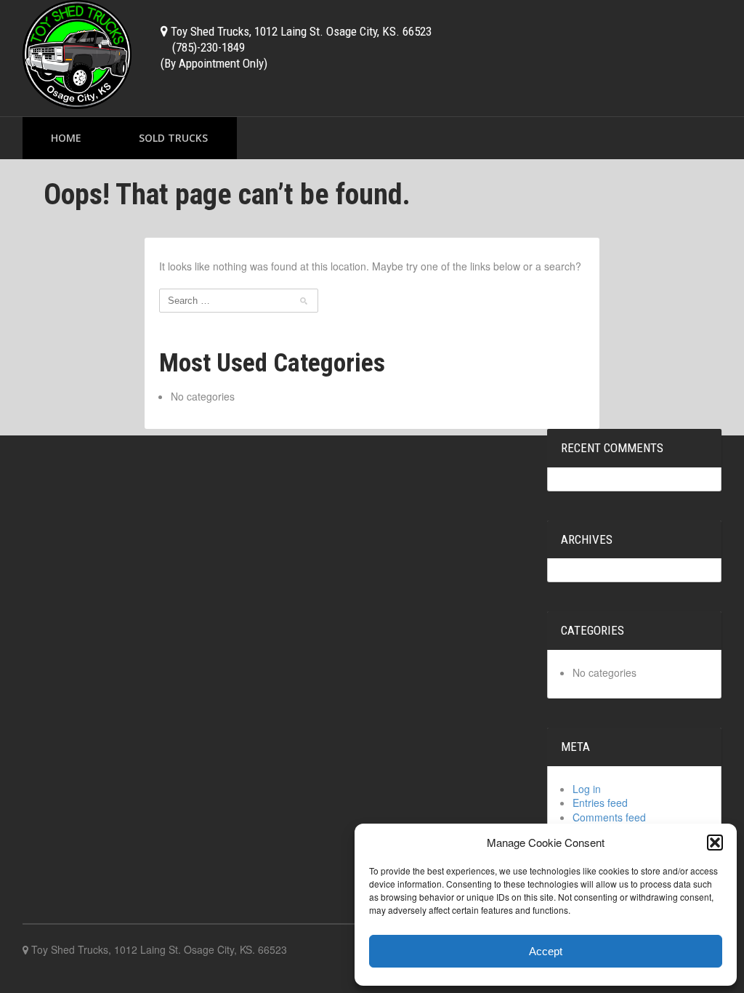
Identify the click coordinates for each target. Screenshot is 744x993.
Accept (545, 951)
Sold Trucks (173, 138)
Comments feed (609, 817)
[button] (715, 842)
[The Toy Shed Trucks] (77, 53)
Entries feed (600, 802)
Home (66, 138)
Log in (587, 788)
